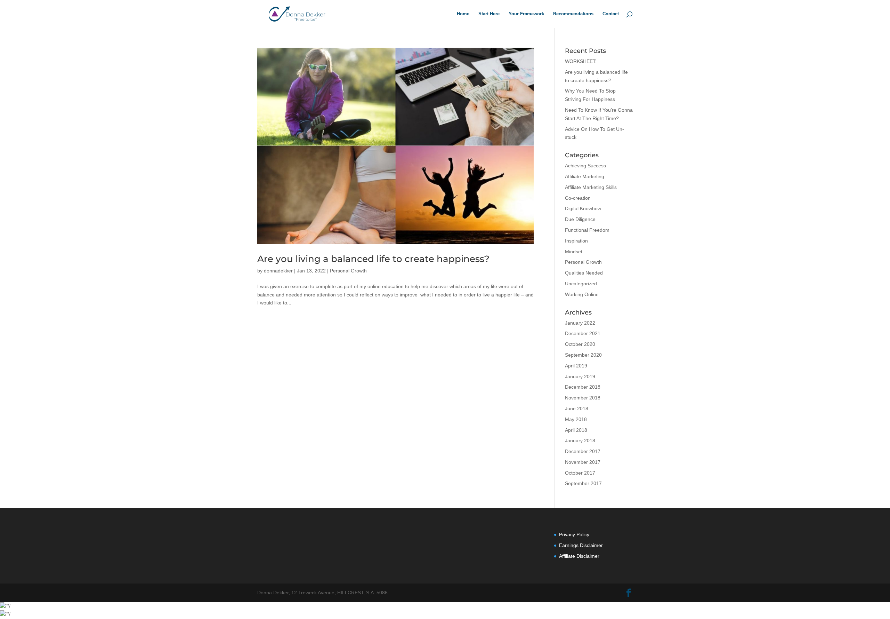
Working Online (582, 294)
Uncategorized (581, 283)
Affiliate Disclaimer (579, 556)
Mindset (573, 251)
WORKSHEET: (581, 61)
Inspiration (576, 241)
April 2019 (576, 365)
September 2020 (583, 355)
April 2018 (576, 430)
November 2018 (582, 397)
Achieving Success (585, 165)
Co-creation (578, 198)
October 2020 (580, 344)
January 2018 (580, 440)
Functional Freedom (587, 230)
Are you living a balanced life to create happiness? (373, 258)
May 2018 (576, 419)
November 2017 (582, 462)
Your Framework (526, 13)
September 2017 (583, 483)
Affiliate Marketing (584, 176)
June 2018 (576, 408)
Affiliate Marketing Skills (591, 187)
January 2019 (580, 376)
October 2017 (580, 473)
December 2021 (582, 333)
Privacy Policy (574, 534)
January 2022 (580, 323)
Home (463, 13)
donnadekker (278, 270)
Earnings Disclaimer (581, 545)
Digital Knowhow (583, 208)
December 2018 (582, 387)
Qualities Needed (584, 273)
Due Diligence (580, 219)
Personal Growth (348, 270)
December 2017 (582, 451)
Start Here (489, 13)
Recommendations (573, 13)
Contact (610, 13)
